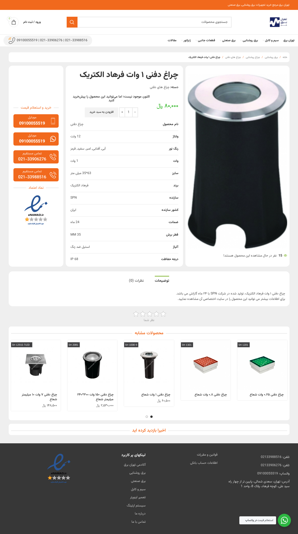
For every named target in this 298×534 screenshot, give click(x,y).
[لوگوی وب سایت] (278, 22)
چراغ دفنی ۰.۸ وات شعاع (211, 394)
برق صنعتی (138, 481)
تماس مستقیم (32, 153)
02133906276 (271, 465)
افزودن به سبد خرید (102, 112)
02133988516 (271, 457)
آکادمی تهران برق (135, 465)
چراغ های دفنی (233, 57)
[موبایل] (53, 121)
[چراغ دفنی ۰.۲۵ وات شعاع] (262, 365)
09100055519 (267, 473)
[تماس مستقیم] (53, 157)
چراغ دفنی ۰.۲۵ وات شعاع (267, 394)
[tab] (162, 281)
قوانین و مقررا (208, 454)
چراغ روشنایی (253, 57)
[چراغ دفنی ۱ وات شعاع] (149, 365)
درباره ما (140, 513)
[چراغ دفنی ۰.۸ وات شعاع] (205, 365)
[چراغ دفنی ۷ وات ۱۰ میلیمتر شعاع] (36, 365)
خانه (285, 57)
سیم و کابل (138, 489)
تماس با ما (138, 522)
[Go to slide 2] (147, 417)
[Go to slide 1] (151, 417)
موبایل (32, 117)
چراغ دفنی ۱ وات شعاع (155, 394)
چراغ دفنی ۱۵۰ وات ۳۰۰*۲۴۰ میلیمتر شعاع (95, 397)
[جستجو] (72, 22)
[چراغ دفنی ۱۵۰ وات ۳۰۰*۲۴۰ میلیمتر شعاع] (92, 365)
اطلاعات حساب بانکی (203, 463)
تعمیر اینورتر (138, 497)
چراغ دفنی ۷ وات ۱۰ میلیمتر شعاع (39, 397)
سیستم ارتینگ (136, 505)
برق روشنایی (271, 57)
